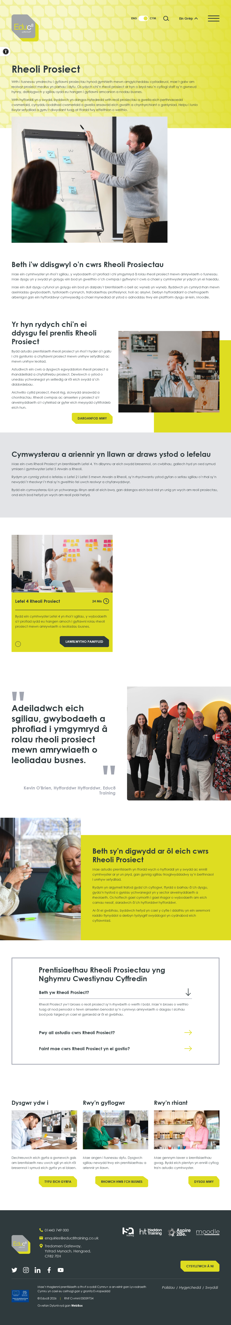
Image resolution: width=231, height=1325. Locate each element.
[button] (5, 51)
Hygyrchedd (190, 1287)
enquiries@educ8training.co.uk (72, 1238)
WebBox (77, 1305)
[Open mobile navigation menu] (213, 18)
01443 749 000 (57, 1230)
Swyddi (211, 1287)
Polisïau (168, 1287)
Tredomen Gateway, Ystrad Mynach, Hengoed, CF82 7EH (68, 1251)
